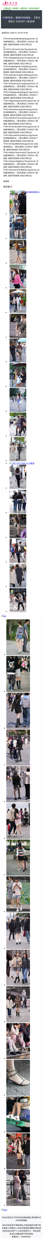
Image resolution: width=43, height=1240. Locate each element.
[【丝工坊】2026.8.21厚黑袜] (18, 764)
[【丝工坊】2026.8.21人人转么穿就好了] (18, 654)
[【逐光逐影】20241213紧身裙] (17, 263)
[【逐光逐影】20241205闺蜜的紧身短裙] (17, 238)
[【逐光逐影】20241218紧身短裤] (17, 287)
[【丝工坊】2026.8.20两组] (18, 874)
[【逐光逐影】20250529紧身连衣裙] (17, 435)
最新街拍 (23, 8)
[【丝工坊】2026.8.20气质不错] (18, 985)
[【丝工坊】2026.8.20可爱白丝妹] (18, 1058)
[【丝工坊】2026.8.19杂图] (18, 1131)
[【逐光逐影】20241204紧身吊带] (17, 213)
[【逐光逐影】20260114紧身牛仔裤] (17, 562)
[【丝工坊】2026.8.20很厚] (18, 1021)
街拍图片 (15, 8)
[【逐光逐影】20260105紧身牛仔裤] (17, 512)
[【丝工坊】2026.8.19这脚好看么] (18, 1095)
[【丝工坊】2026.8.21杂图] (18, 691)
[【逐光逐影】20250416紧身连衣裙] (17, 386)
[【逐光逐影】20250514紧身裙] (17, 411)
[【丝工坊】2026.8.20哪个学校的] (18, 948)
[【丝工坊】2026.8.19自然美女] (18, 1168)
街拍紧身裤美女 (33, 191)
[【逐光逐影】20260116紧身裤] (17, 586)
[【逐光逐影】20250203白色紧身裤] (17, 312)
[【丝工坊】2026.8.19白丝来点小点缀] (18, 1205)
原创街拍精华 (34, 8)
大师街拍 (7, 8)
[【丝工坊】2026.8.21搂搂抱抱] (18, 838)
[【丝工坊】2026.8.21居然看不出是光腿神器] (18, 728)
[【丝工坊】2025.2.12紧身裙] (17, 337)
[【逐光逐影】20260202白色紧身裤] (17, 611)
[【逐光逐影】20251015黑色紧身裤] (17, 488)
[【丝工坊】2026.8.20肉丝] (18, 911)
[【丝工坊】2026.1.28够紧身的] (17, 537)
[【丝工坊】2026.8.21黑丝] (18, 801)
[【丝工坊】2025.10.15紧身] (17, 460)
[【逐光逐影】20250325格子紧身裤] (17, 361)
